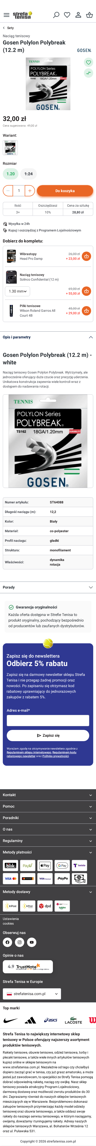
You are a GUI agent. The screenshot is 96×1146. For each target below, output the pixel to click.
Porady (9, 587)
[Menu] (6, 15)
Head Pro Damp (31, 258)
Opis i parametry (17, 337)
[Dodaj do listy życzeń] (88, 62)
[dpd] (45, 906)
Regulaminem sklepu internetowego (29, 752)
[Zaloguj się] (78, 15)
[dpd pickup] (62, 906)
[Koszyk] (89, 14)
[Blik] (10, 865)
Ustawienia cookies (7, 921)
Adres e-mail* (18, 710)
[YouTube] (31, 942)
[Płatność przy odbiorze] (79, 878)
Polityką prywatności (55, 756)
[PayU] (27, 865)
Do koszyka (65, 191)
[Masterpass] (27, 878)
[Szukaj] (56, 15)
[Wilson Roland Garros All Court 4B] (11, 310)
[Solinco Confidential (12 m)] (11, 277)
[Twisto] (79, 865)
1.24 (30, 175)
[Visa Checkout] (45, 878)
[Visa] (10, 878)
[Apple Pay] (45, 865)
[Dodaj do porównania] (88, 73)
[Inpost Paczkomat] (27, 906)
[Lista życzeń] (67, 14)
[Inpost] (10, 906)
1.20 (11, 173)
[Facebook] (7, 942)
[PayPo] (62, 878)
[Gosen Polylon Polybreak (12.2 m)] (10, 147)
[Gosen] (84, 50)
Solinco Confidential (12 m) (39, 279)
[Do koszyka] (86, 256)
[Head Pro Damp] (11, 256)
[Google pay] (62, 865)
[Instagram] (19, 942)
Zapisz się (51, 735)
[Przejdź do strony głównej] (22, 15)
